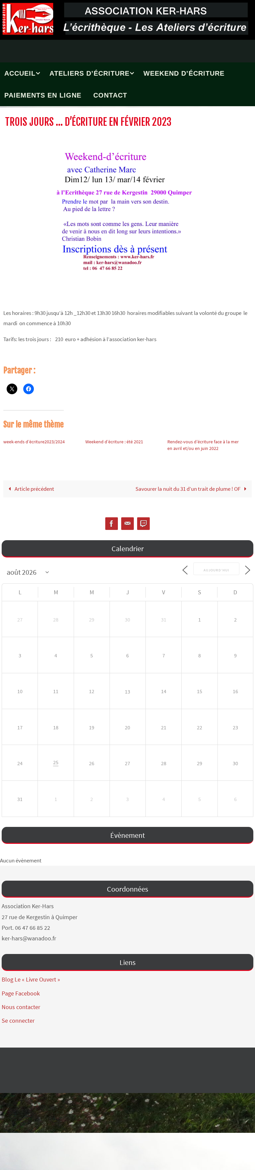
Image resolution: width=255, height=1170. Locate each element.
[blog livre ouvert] (143, 523)
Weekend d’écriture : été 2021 (114, 442)
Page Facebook (21, 993)
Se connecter (18, 1020)
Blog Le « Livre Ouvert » (31, 979)
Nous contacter (21, 1007)
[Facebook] (111, 523)
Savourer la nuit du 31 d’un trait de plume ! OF (188, 488)
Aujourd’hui (216, 569)
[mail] (127, 523)
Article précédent (34, 488)
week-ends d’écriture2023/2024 (34, 442)
